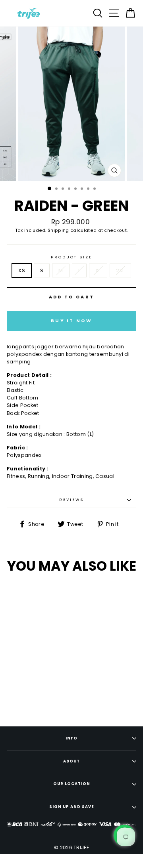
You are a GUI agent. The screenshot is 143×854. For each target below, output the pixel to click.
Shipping (58, 230)
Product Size (71, 257)
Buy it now (71, 320)
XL (98, 270)
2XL (120, 270)
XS (21, 270)
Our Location (71, 783)
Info (71, 738)
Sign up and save (71, 806)
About (71, 761)
